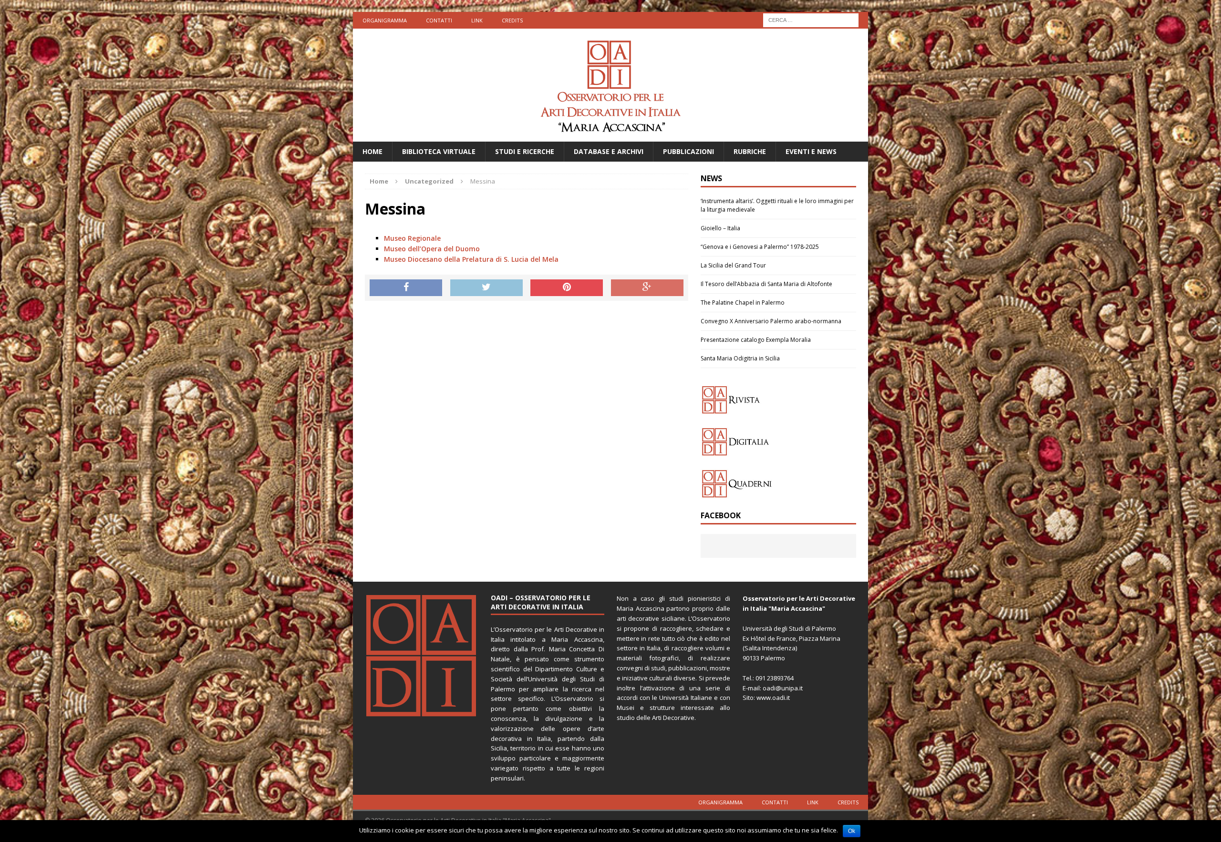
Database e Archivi (608, 151)
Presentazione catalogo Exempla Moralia (756, 340)
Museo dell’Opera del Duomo (432, 248)
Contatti (439, 20)
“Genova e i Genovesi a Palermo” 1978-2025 (760, 247)
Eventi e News (811, 151)
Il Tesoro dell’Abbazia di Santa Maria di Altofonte (766, 284)
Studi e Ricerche (524, 151)
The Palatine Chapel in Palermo (743, 302)
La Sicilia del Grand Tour (733, 265)
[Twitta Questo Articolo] (486, 288)
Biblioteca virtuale (439, 151)
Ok (851, 831)
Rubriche (750, 151)
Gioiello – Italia (720, 228)
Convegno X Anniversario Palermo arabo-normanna (771, 321)
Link (477, 20)
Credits (512, 20)
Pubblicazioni (688, 151)
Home (372, 151)
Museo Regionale (412, 238)
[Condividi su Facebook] (406, 288)
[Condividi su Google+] (647, 288)
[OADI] (610, 85)
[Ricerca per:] (811, 19)
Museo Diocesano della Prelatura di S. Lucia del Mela (471, 259)
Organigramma (384, 20)
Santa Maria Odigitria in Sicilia (740, 358)
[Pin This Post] (566, 288)
